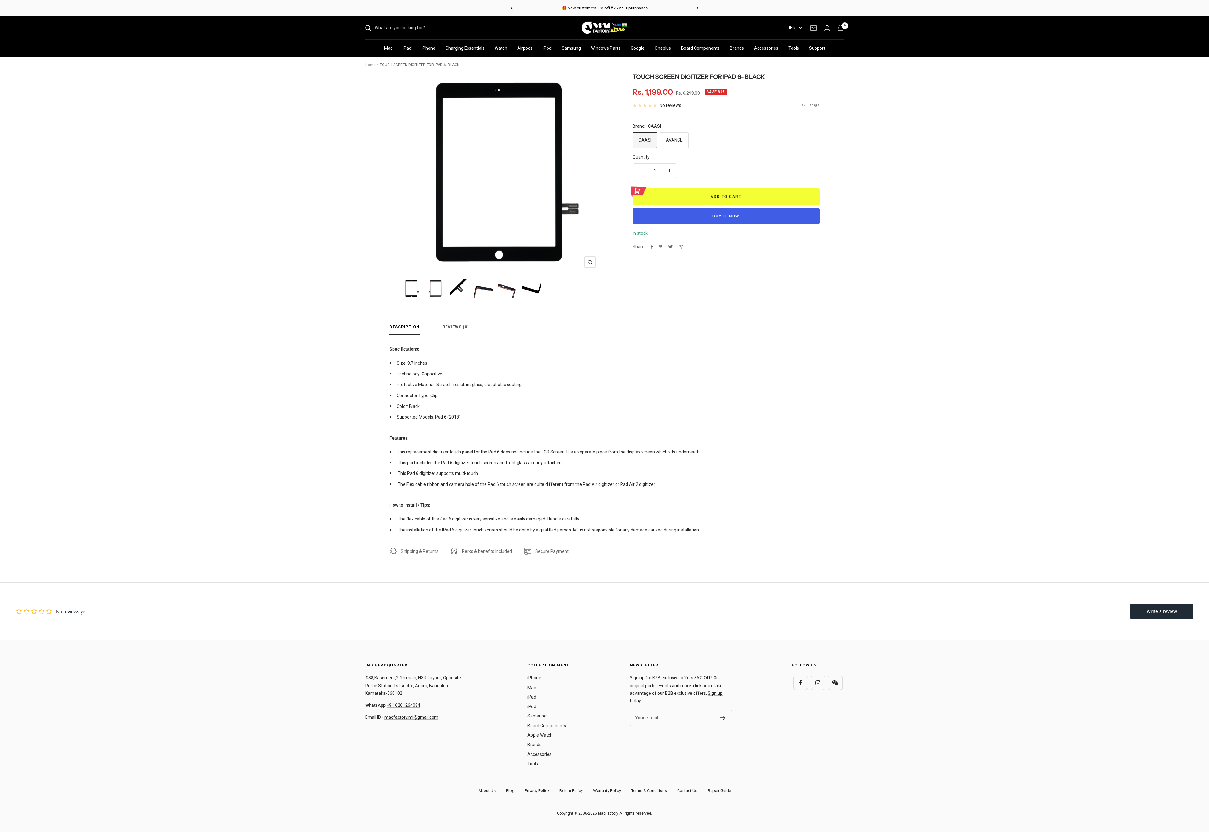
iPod (547, 48)
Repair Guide (719, 790)
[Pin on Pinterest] (660, 247)
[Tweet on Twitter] (670, 247)
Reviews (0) (455, 326)
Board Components (700, 48)
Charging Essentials (465, 48)
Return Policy (571, 790)
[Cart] (840, 28)
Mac (388, 48)
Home (370, 65)
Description (404, 326)
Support (817, 48)
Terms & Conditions (649, 790)
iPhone (428, 48)
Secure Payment (552, 551)
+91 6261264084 (403, 705)
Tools (793, 48)
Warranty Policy (607, 790)
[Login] (827, 28)
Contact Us (687, 790)
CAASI (645, 140)
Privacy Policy (537, 790)
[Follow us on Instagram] (818, 683)
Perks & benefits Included (487, 551)
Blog (510, 790)
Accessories (766, 48)
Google (637, 48)
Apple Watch (540, 735)
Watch (501, 48)
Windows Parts (606, 48)
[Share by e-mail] (681, 247)
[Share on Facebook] (652, 247)
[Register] (723, 718)
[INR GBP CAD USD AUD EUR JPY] (795, 27)
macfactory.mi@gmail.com (411, 717)
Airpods (525, 48)
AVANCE (674, 140)
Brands (737, 48)
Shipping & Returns (420, 551)
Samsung (571, 48)
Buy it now (726, 216)
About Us (487, 790)
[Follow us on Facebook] (800, 683)
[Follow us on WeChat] (835, 683)
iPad (407, 48)
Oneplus (663, 48)
